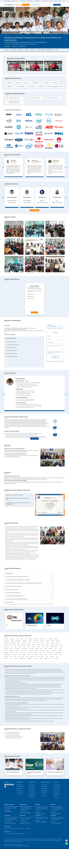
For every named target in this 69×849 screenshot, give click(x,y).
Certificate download (36, 838)
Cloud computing (19, 788)
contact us (14, 838)
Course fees (33, 49)
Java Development (57, 790)
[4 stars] (8, 46)
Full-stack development (20, 786)
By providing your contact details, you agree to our (55, 353)
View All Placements (34, 210)
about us (9, 838)
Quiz (10, 841)
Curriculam (20, 49)
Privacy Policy (52, 353)
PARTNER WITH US (19, 841)
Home (5, 44)
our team (6, 838)
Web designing (31, 790)
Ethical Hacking (43, 795)
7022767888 (54, 821)
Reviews (26, 49)
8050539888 (38, 820)
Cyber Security (19, 793)
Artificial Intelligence (57, 793)
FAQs (57, 49)
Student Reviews (59, 838)
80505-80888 (7, 809)
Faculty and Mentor (41, 49)
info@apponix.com (15, 1)
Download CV (6, 841)
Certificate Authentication (28, 838)
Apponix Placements (52, 838)
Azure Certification (44, 790)
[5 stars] (9, 46)
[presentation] (3, 167)
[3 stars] (7, 46)
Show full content (34, 438)
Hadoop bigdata (44, 784)
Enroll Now (34, 312)
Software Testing (56, 788)
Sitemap (13, 841)
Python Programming (57, 786)
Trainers (38, 840)
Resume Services (49, 840)
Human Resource (32, 793)
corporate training (20, 838)
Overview (7, 49)
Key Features (13, 49)
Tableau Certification (44, 786)
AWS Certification (32, 786)
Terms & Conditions (22, 840)
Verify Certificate (43, 840)
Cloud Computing (7, 828)
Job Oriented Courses (44, 838)
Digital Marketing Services (57, 840)
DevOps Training (31, 784)
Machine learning (32, 788)
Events (17, 840)
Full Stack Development (15, 828)
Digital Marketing (19, 784)
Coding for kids (56, 797)
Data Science (19, 790)
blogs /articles (33, 840)
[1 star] (4, 46)
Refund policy (28, 840)
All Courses (26, 4)
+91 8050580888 (7, 1)
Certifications (50, 49)
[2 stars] (5, 46)
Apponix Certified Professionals (9, 840)
